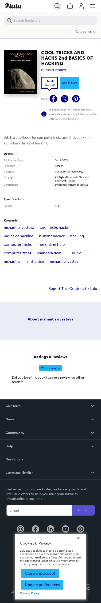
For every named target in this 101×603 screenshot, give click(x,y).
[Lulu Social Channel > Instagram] (20, 529)
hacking (77, 236)
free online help (51, 244)
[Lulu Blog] (80, 529)
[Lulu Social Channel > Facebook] (35, 529)
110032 (74, 253)
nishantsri (35, 261)
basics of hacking (18, 236)
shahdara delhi (49, 253)
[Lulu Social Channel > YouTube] (65, 529)
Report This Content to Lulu (72, 289)
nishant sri (13, 261)
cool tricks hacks (54, 227)
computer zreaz (17, 253)
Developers (14, 459)
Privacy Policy (29, 593)
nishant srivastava (56, 69)
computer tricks (18, 244)
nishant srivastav (64, 261)
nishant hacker (52, 236)
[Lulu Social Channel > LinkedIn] (50, 529)
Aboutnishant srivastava (51, 319)
